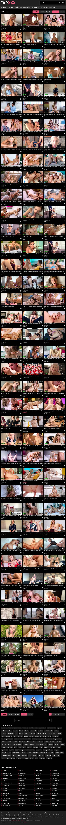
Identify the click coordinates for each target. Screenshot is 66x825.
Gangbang (53, 739)
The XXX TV (6, 785)
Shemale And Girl (59, 752)
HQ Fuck (21, 805)
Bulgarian (47, 730)
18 (2, 728)
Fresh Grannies (7, 798)
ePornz (5, 790)
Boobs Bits (54, 805)
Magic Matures (55, 780)
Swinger (35, 755)
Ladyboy (51, 744)
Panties (33, 750)
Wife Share (42, 758)
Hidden (46, 741)
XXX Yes (5, 795)
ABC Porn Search (7, 783)
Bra (36, 730)
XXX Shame (55, 770)
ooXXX (2, 605)
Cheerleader (10, 733)
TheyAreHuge (47, 152)
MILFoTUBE (38, 783)
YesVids (2, 553)
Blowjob (27, 730)
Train (58, 755)
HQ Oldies (38, 793)
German (59, 739)
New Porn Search (7, 775)
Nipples (46, 747)
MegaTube (25, 82)
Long (62, 11)
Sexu (45, 204)
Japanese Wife (39, 744)
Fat (15, 739)
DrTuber (46, 221)
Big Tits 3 (54, 790)
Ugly (8, 758)
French (40, 739)
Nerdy (41, 747)
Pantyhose (39, 750)
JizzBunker (3, 29)
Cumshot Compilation (7, 736)
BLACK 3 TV (55, 793)
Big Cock (59, 728)
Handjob (33, 741)
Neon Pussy (22, 785)
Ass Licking (32, 728)
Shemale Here (23, 798)
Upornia (2, 466)
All (55, 11)
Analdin (24, 47)
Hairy (28, 741)
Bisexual (15, 730)
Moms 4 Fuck (22, 778)
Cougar (21, 733)
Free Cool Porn (23, 795)
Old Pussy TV (39, 798)
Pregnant (57, 750)
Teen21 (2, 256)
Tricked (3, 758)
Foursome (34, 739)
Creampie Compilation (42, 733)
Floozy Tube (39, 780)
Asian (22, 728)
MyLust (24, 448)
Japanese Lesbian (17, 744)
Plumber (51, 750)
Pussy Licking (15, 752)
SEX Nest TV (22, 788)
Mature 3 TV (6, 778)
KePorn (24, 658)
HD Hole (52, 7)
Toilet (54, 755)
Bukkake (41, 730)
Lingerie (62, 744)
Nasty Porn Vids (40, 795)
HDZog (24, 396)
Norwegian (52, 747)
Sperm (18, 755)
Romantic (23, 752)
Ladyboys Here (55, 773)
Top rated (26, 7)
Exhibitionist (55, 736)
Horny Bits (21, 775)
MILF (15, 747)
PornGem (3, 501)
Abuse (25, 822)
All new (10, 7)
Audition (39, 728)
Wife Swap (49, 758)
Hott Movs (54, 795)
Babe (44, 728)
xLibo (37, 790)
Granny (15, 741)
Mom (24, 747)
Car (51, 730)
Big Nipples (4, 730)
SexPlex (2, 710)
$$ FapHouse (25, 431)
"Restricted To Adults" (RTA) (17, 820)
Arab (18, 728)
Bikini (10, 730)
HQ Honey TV (39, 778)
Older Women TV (40, 770)
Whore (31, 758)
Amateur (13, 728)
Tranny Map (6, 803)
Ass (27, 728)
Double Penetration (28, 736)
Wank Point (55, 783)
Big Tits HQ (22, 780)
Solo (14, 755)
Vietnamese (19, 758)
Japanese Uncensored (28, 744)
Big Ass (53, 728)
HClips (24, 239)
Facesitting (4, 739)
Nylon (3, 750)
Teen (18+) (41, 755)
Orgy (22, 750)
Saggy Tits (35, 752)
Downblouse (38, 736)
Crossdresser (52, 733)
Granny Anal (22, 741)
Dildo (15, 736)
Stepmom (24, 755)
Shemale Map (22, 803)
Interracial (4, 744)
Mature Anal (9, 747)
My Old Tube (22, 800)
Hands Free (40, 741)
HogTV (24, 186)
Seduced (51, 752)
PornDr (24, 221)
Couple (26, 733)
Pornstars (44, 7)
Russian (29, 752)
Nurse (58, 747)
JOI (46, 744)
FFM (19, 739)
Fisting (28, 739)
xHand (24, 99)
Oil (6, 750)
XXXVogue (46, 518)
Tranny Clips (22, 773)
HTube (53, 798)
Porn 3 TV (38, 805)
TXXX (2, 483)
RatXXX (45, 675)
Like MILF (38, 775)
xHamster (25, 29)
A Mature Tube (7, 805)
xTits (45, 47)
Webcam (26, 758)
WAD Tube (54, 778)
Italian (9, 744)
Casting (56, 730)
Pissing (45, 750)
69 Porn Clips (39, 800)
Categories (35, 7)
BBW (49, 728)
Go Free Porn (39, 803)
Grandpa (10, 741)
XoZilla (45, 64)
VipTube (24, 466)
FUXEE (37, 785)
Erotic (49, 736)
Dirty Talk (20, 736)
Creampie (32, 733)
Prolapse (4, 752)
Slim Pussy (54, 785)
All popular (18, 7)
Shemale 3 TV (39, 788)
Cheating (4, 733)
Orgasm (17, 750)
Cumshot (59, 733)
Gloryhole (4, 741)
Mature (3, 747)
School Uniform (43, 752)
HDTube (46, 396)
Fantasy (10, 739)
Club (16, 733)
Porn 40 (21, 793)
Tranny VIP (38, 773)
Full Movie (46, 739)
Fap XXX (8, 2)
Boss (32, 730)
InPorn (45, 29)
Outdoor (27, 750)
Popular (36, 11)
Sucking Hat (6, 793)
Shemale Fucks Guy (6, 755)
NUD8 (20, 790)
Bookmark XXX (7, 773)
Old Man (11, 750)
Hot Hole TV (55, 803)
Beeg (2, 239)
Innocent (59, 741)
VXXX (24, 675)
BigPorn (5, 800)
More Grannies (55, 800)
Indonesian (52, 741)
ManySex (3, 693)
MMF (20, 747)
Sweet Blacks (55, 775)
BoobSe (24, 117)
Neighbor (35, 747)
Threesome (48, 755)
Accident (7, 728)
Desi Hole (54, 788)
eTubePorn (22, 783)
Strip (30, 755)
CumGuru (5, 770)
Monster (29, 747)
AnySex (2, 117)
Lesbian (56, 744)
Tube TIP (5, 780)
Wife (36, 758)
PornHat (46, 82)
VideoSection (47, 361)
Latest (42, 11)
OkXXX (24, 152)
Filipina (23, 739)
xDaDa (21, 770)
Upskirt (13, 758)
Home (3, 7)
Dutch (44, 736)
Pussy (9, 752)
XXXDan (2, 134)
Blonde (21, 730)
